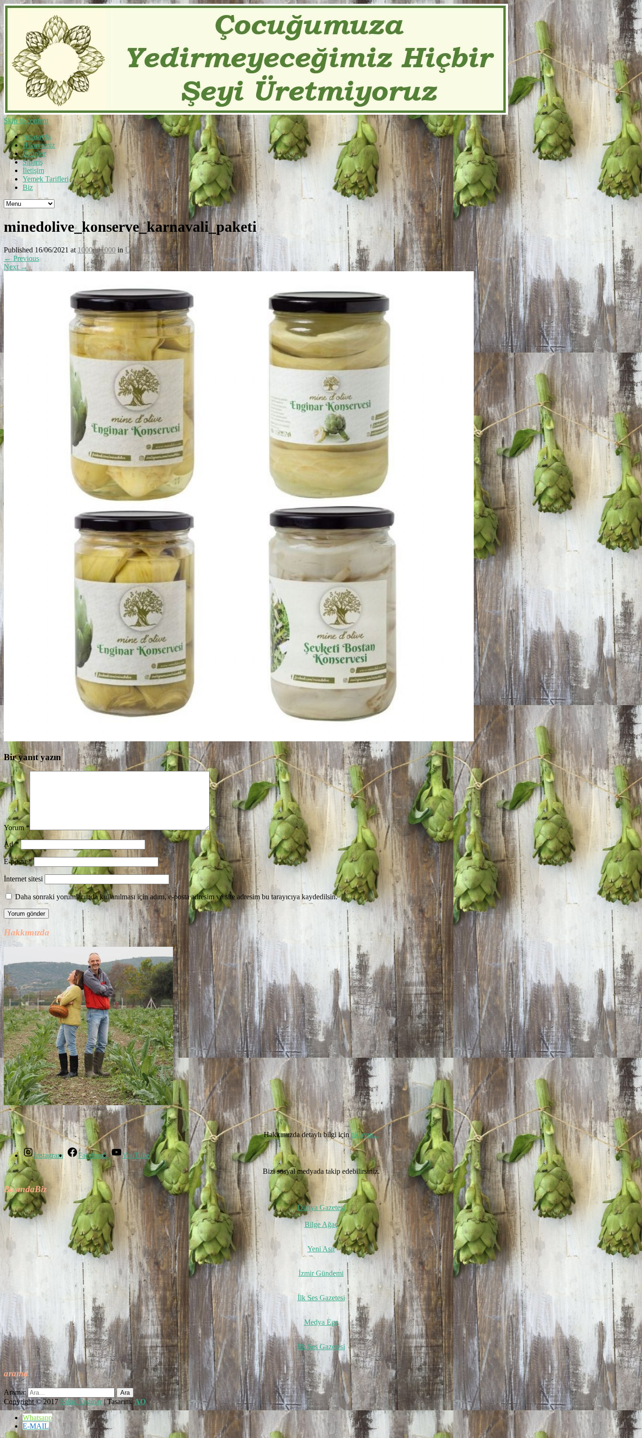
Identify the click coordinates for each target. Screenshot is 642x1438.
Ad (11, 844)
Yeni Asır (321, 1249)
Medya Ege (321, 1322)
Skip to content (26, 121)
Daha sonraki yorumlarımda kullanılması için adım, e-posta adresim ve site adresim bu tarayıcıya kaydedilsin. (176, 897)
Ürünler (34, 153)
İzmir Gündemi (321, 1273)
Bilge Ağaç (321, 1224)
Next (16, 267)
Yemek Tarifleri (46, 179)
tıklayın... (365, 1135)
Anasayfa (37, 137)
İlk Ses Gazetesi (321, 1298)
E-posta (18, 861)
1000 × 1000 (97, 250)
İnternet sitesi (23, 879)
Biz (28, 187)
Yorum (17, 828)
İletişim (33, 170)
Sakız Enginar (82, 1402)
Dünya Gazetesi (321, 1207)
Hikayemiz (39, 145)
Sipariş (33, 162)
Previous (21, 258)
